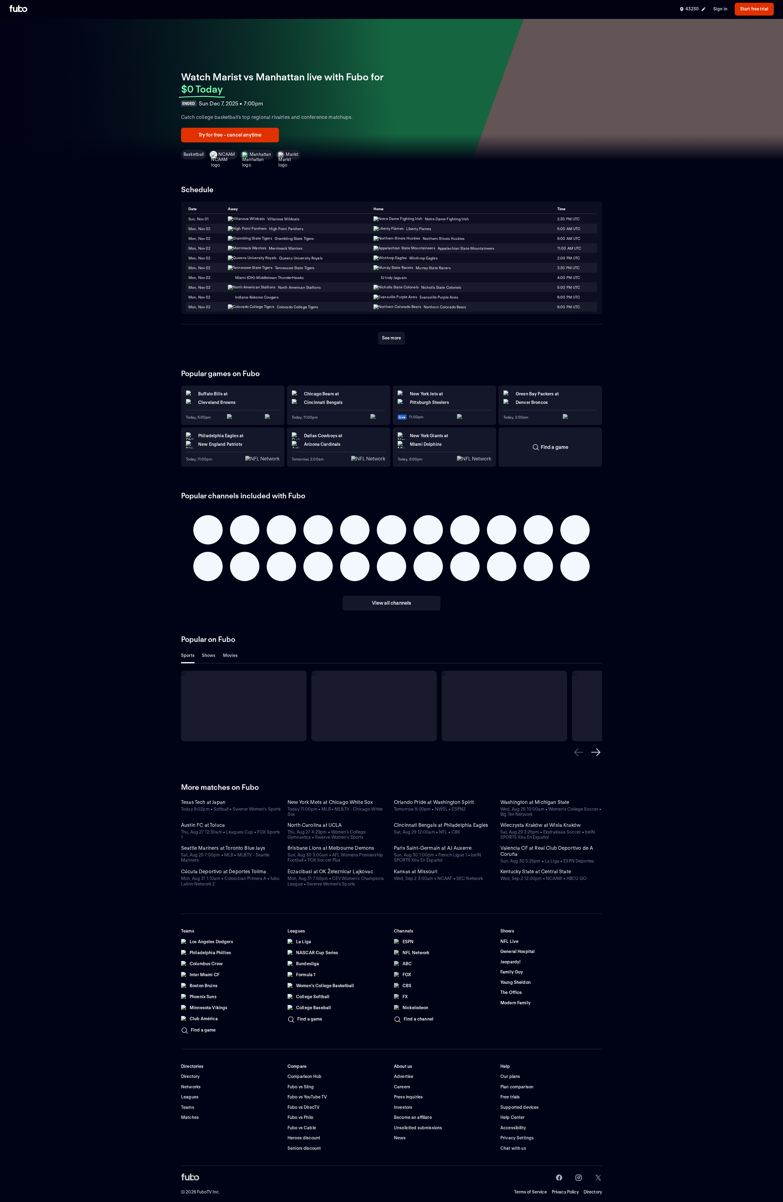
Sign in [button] (720, 8)
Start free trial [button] (754, 8)
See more (391, 337)
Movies (230, 655)
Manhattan (260, 154)
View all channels (391, 603)
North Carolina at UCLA (315, 825)
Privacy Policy (565, 1191)
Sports (188, 655)
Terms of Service (530, 1191)
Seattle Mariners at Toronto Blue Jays (223, 848)
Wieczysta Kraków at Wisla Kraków (540, 825)
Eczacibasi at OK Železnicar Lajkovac (330, 871)
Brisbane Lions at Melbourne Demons (331, 848)
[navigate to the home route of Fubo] (18, 9)
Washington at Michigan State (534, 802)
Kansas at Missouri (415, 871)
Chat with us (513, 1148)
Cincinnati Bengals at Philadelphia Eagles (441, 825)
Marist (292, 154)
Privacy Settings (517, 1137)
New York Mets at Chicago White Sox (330, 802)
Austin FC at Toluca (203, 825)
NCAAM (226, 154)
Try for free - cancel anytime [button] (230, 135)
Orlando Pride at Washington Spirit (434, 802)
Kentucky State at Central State (535, 871)
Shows (209, 655)
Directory (593, 1191)
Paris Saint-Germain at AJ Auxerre (433, 848)
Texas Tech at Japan (203, 802)
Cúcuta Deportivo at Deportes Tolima (223, 871)
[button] (579, 752)
